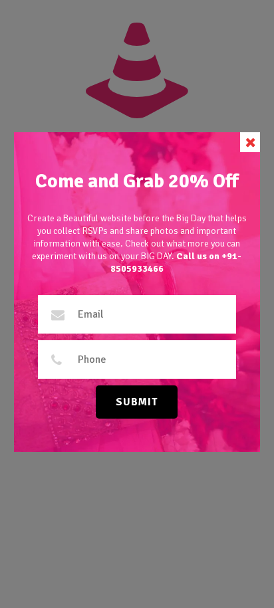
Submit (137, 402)
